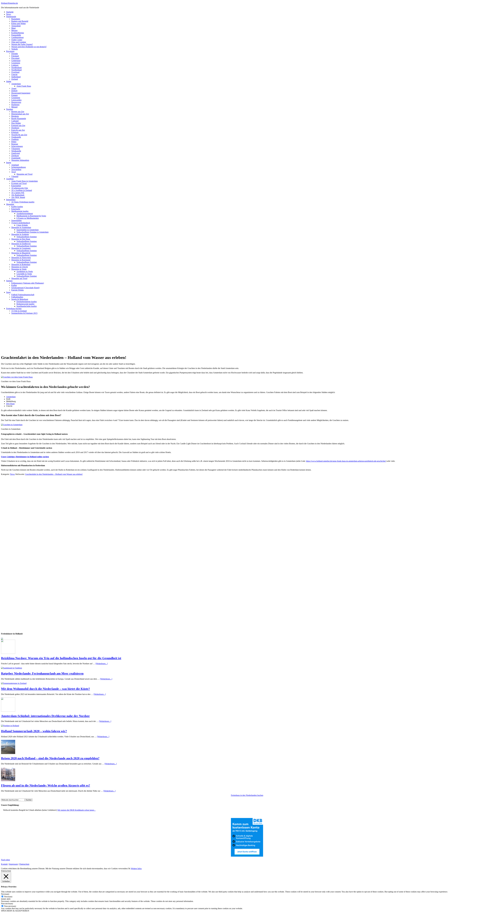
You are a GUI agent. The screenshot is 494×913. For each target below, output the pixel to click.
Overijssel (15, 72)
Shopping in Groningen (20, 248)
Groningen (15, 63)
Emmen (14, 95)
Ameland (15, 165)
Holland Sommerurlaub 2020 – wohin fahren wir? (34, 731)
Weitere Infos (136, 868)
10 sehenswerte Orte (19, 188)
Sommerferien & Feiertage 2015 (24, 313)
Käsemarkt (15, 209)
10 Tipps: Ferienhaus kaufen (22, 202)
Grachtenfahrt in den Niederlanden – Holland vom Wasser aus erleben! (54, 474)
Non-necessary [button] (7, 903)
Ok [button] (129, 868)
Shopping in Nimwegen (21, 257)
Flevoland (15, 58)
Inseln (8, 162)
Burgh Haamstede (18, 118)
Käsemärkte (16, 186)
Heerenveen (16, 102)
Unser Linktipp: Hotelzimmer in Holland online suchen (25, 457)
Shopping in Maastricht (20, 253)
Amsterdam (16, 84)
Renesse (14, 144)
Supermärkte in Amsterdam (27, 230)
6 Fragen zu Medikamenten (27, 218)
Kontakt (4, 864)
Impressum (13, 864)
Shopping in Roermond (20, 260)
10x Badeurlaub (17, 195)
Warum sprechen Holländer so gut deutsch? (29, 47)
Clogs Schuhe (22, 225)
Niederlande (11, 16)
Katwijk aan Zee (18, 130)
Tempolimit (16, 26)
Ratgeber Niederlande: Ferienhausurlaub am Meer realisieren (42, 673)
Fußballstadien (17, 297)
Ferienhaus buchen (13, 308)
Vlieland (14, 176)
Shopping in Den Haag (20, 239)
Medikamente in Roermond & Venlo (31, 216)
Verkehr (14, 49)
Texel (13, 172)
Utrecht (14, 74)
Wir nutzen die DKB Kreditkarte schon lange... (76, 810)
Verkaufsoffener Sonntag (26, 237)
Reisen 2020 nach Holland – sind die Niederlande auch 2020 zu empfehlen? (50, 758)
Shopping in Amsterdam (21, 227)
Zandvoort (15, 153)
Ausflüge (10, 179)
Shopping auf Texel (24, 174)
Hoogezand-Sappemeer (20, 93)
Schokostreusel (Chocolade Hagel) (25, 288)
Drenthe (14, 54)
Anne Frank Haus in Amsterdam (24, 181)
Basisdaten (15, 19)
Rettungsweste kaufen (25, 304)
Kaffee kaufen (17, 206)
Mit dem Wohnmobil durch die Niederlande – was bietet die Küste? (45, 688)
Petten (13, 142)
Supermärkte (16, 220)
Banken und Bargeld (19, 21)
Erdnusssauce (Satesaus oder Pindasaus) (27, 283)
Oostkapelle (16, 137)
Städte (8, 81)
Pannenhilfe (16, 35)
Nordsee (9, 109)
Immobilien (10, 200)
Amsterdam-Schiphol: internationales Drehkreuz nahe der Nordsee (45, 716)
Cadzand (15, 121)
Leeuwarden (16, 100)
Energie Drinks (17, 290)
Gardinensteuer (17, 37)
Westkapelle (16, 151)
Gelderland (15, 60)
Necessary (8, 896)
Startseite (10, 12)
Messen (14, 30)
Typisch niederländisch (20, 223)
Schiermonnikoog (18, 167)
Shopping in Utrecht (19, 267)
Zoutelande (15, 158)
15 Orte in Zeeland (19, 311)
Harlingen (15, 105)
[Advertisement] (247, 334)
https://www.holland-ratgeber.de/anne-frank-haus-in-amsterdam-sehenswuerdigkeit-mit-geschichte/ (346, 461)
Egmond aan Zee (18, 125)
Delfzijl (14, 91)
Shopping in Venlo (19, 269)
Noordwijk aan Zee (19, 135)
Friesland (15, 56)
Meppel (14, 107)
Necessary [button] (5, 894)
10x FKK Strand (18, 197)
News (8, 14)
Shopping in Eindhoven (21, 244)
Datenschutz (24, 864)
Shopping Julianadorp (20, 160)
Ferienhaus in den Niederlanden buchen (247, 795)
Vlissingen (15, 149)
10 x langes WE (17, 193)
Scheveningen (17, 146)
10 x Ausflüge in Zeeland (21, 190)
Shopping (10, 204)
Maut (13, 28)
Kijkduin (15, 132)
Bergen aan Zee (17, 111)
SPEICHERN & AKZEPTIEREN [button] (15, 911)
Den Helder (16, 123)
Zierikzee (15, 155)
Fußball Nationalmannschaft (22, 295)
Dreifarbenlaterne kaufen (26, 301)
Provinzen (10, 51)
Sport (8, 292)
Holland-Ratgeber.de (9, 3)
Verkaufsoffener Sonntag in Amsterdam (32, 232)
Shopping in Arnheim (20, 234)
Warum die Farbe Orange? (22, 44)
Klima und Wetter (18, 23)
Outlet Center (16, 40)
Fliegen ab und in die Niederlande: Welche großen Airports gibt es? (45, 785)
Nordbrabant (16, 67)
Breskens (15, 116)
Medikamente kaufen (19, 211)
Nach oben (5, 860)
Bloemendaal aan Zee (20, 114)
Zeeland (14, 79)
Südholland (16, 77)
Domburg (15, 128)
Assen (13, 88)
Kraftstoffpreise (17, 33)
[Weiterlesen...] (101, 663)
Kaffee (14, 285)
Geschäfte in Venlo (24, 274)
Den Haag (10, 404)
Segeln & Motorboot (19, 299)
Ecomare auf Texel (19, 183)
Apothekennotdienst (24, 213)
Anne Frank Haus (23, 86)
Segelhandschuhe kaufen (26, 306)
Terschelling (16, 169)
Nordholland (16, 70)
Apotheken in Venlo (24, 271)
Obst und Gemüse (18, 42)
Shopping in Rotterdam (20, 264)
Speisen (9, 281)
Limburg (14, 65)
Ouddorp (15, 139)
